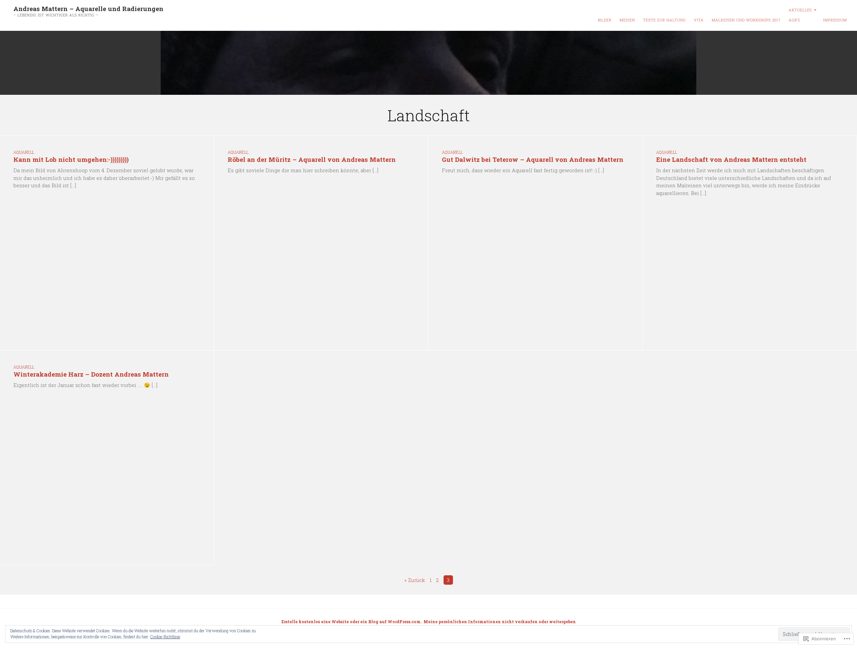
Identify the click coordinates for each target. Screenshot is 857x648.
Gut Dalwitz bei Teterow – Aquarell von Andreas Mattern (532, 159)
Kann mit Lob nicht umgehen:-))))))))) (71, 159)
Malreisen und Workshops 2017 (746, 20)
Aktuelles (800, 10)
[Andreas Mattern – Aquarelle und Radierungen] (428, 63)
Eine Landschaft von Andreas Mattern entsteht (731, 159)
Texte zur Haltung (664, 20)
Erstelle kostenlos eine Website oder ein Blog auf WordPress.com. (351, 621)
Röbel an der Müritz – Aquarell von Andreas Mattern (312, 159)
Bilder (605, 20)
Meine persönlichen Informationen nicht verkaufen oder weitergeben (499, 621)
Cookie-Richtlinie (165, 636)
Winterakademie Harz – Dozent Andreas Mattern (91, 374)
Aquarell (23, 152)
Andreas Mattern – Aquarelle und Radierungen (88, 8)
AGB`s (794, 20)
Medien (627, 20)
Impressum (835, 20)
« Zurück (414, 580)
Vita (699, 20)
